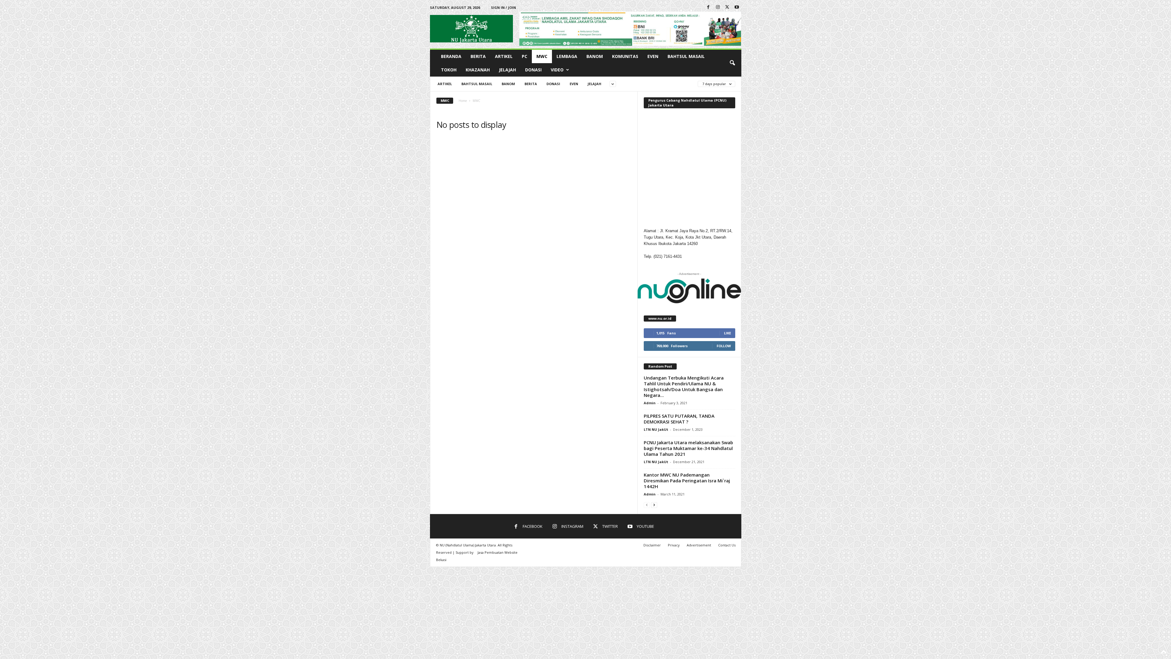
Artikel (504, 56)
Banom (594, 56)
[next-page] (654, 505)
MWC (541, 56)
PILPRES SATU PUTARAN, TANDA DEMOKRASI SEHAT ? (679, 419)
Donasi (533, 70)
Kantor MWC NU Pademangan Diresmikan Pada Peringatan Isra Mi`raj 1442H (687, 480)
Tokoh (449, 70)
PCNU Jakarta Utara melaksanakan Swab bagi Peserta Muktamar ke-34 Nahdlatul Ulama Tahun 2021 (688, 448)
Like (727, 333)
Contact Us (727, 545)
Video (557, 70)
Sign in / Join (503, 7)
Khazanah (478, 70)
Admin (650, 403)
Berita (478, 56)
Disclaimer (652, 545)
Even (652, 56)
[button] (732, 63)
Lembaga (567, 56)
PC (524, 56)
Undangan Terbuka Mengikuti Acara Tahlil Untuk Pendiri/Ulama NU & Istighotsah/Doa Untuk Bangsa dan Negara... (684, 386)
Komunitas (625, 56)
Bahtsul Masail (686, 56)
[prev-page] (647, 505)
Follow (724, 346)
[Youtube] (736, 7)
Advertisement (699, 545)
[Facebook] (708, 7)
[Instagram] (718, 7)
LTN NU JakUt (656, 429)
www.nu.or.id (659, 318)
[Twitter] (727, 7)
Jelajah (507, 70)
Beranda (451, 56)
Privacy (674, 545)
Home (463, 101)
